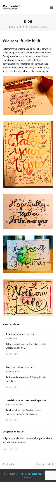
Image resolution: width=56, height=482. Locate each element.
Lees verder (12, 353)
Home (12, 26)
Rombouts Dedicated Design (31, 473)
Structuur (10, 463)
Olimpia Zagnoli (43, 463)
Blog (19, 26)
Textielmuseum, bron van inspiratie (26, 400)
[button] (51, 7)
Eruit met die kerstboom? (20, 367)
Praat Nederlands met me (20, 334)
